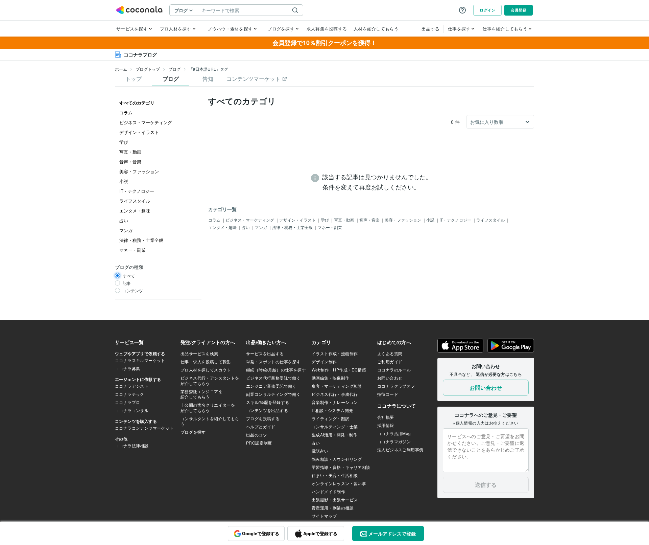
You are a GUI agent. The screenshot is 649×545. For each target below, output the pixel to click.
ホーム (121, 69)
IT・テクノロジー (455, 220)
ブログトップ (148, 69)
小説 (430, 220)
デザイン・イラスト (298, 220)
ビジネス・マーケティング (250, 220)
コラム (214, 220)
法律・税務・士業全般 (293, 227)
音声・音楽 (370, 220)
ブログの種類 (129, 267)
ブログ (174, 69)
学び (325, 220)
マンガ (261, 227)
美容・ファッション (403, 220)
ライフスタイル (491, 220)
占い (246, 227)
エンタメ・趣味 (223, 227)
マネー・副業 (330, 227)
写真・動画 (344, 220)
